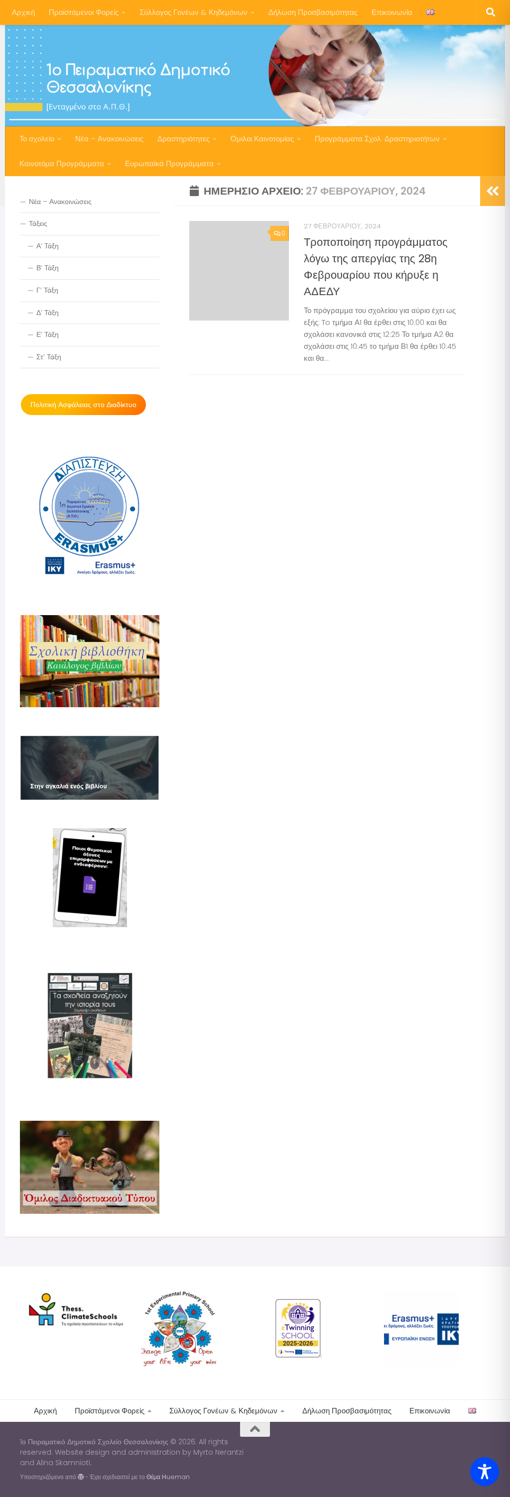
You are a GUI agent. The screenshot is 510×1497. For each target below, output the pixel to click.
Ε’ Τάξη (47, 334)
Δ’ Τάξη (47, 313)
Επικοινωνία (392, 12)
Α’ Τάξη (47, 246)
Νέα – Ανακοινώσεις (109, 138)
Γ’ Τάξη (47, 290)
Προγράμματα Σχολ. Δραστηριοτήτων (377, 138)
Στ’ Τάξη (48, 357)
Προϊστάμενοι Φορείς (84, 12)
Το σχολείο (36, 138)
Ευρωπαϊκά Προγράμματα (169, 163)
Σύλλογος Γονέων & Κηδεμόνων (193, 12)
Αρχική (23, 12)
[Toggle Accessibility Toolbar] (484, 1471)
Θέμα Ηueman (168, 1477)
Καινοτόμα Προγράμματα (61, 163)
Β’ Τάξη (47, 268)
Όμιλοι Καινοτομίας (262, 138)
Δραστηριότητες (183, 138)
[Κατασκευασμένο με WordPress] (81, 1477)
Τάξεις (38, 223)
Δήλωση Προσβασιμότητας (313, 12)
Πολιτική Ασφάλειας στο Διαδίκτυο (83, 405)
